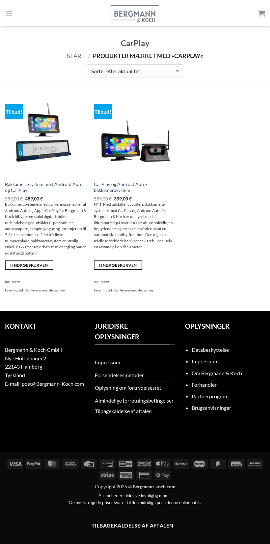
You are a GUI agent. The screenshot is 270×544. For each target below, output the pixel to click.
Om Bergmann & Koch (217, 373)
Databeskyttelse (210, 350)
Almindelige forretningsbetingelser (134, 400)
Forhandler (204, 384)
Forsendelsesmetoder (119, 375)
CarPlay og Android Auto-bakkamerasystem (120, 187)
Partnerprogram (210, 396)
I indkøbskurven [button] (29, 265)
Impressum (107, 362)
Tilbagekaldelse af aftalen (123, 411)
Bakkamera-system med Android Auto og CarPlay (44, 187)
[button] (9, 13)
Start (76, 55)
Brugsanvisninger (211, 408)
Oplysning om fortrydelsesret (128, 387)
